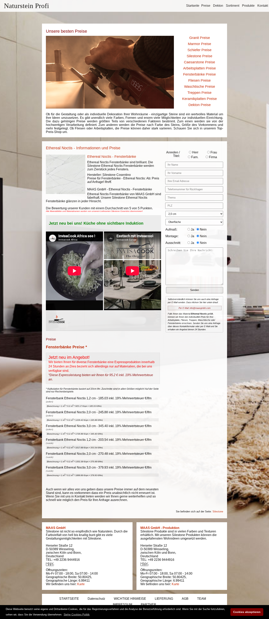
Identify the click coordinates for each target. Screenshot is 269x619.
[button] (76, 614)
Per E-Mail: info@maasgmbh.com (195, 308)
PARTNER (148, 604)
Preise (205, 5)
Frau (213, 152)
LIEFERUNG (164, 598)
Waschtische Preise (199, 87)
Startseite (192, 5)
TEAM (201, 598)
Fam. (194, 157)
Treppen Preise (199, 93)
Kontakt (262, 5)
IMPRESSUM (122, 604)
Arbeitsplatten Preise (199, 68)
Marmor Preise (199, 44)
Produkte (248, 5)
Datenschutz (96, 598)
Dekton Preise (199, 105)
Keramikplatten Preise (199, 99)
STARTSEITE (69, 598)
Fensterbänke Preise (199, 74)
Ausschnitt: (173, 242)
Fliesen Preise (199, 80)
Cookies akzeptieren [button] (247, 611)
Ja (192, 229)
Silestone (217, 511)
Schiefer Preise (199, 50)
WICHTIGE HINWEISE (130, 598)
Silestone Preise (199, 56)
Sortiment (232, 5)
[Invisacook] (57, 326)
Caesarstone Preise (199, 62)
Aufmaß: (171, 229)
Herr (194, 152)
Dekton (218, 5)
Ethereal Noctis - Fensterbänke (111, 157)
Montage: (171, 236)
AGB (185, 598)
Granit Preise (199, 38)
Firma (212, 157)
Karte (81, 584)
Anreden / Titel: (173, 154)
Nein (203, 229)
